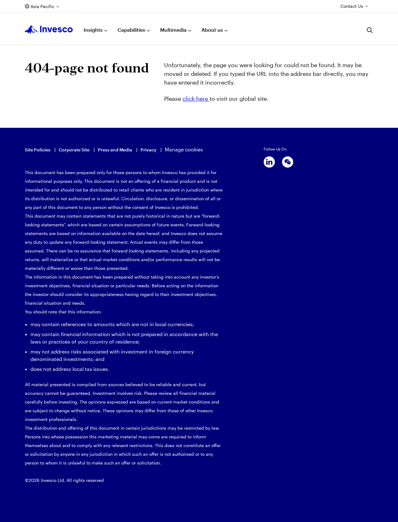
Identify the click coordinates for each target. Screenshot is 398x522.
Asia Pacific (42, 6)
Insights (93, 30)
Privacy (148, 149)
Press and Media (115, 149)
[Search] (370, 30)
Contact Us (351, 6)
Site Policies (37, 149)
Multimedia (173, 30)
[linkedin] (269, 162)
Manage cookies (184, 149)
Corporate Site (74, 149)
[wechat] (287, 162)
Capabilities (131, 30)
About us (212, 30)
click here (196, 98)
